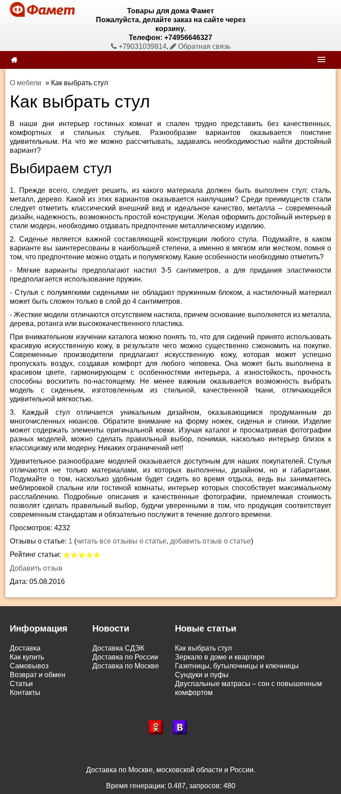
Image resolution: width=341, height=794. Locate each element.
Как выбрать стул (203, 648)
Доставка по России (125, 657)
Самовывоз (29, 666)
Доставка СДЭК (118, 648)
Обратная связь (203, 46)
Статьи (21, 683)
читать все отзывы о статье (121, 541)
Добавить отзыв (36, 568)
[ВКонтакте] (182, 727)
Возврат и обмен (37, 675)
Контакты (25, 692)
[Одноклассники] (158, 727)
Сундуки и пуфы (202, 675)
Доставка (25, 648)
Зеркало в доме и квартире (220, 657)
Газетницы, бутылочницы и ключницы (237, 666)
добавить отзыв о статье (210, 541)
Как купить (27, 657)
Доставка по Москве (125, 666)
